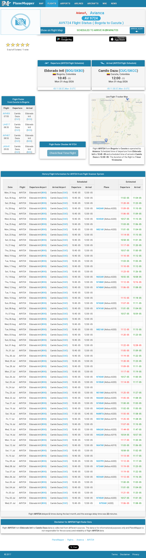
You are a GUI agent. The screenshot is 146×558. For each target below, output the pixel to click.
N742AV (100, 303)
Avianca (97, 13)
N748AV (100, 282)
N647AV (100, 445)
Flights (70, 540)
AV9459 (6, 113)
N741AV (100, 308)
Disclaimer (126, 554)
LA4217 (6, 124)
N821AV (100, 229)
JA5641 (6, 146)
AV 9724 (91, 18)
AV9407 (6, 135)
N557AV (100, 419)
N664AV (100, 398)
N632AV (100, 277)
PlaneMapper (58, 540)
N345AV (100, 219)
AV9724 (90, 540)
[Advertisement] (91, 50)
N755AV (103, 503)
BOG (29, 119)
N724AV (100, 466)
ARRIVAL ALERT (137, 29)
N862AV (100, 429)
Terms (115, 554)
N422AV (100, 435)
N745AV (100, 403)
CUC (17, 119)
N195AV (100, 382)
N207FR (100, 461)
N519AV (100, 393)
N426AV (100, 208)
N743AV (100, 377)
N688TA (100, 414)
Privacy (137, 554)
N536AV (100, 477)
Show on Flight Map (51, 30)
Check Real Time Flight (63, 153)
